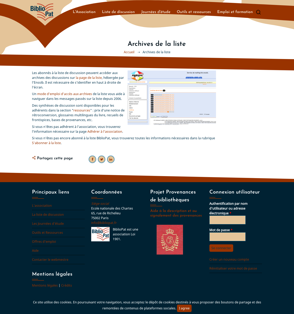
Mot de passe (219, 230)
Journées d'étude (155, 12)
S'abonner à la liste (46, 143)
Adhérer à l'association (104, 131)
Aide (35, 250)
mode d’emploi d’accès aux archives (64, 94)
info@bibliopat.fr (104, 223)
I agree (184, 308)
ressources (81, 110)
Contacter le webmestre (50, 259)
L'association (42, 205)
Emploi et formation (235, 12)
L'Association (84, 12)
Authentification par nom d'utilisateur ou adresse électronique (228, 208)
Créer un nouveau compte (229, 259)
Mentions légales (45, 285)
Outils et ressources (194, 12)
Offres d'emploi (44, 241)
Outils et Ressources (47, 232)
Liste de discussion (118, 12)
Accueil (129, 52)
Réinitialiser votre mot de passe (233, 268)
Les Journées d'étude (48, 223)
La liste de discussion (48, 214)
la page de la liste (89, 77)
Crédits (66, 285)
